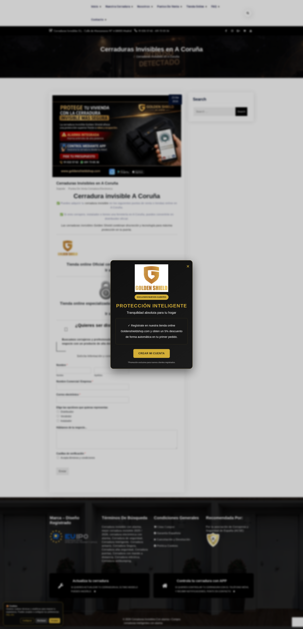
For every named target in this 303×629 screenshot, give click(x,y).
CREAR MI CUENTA (151, 353)
